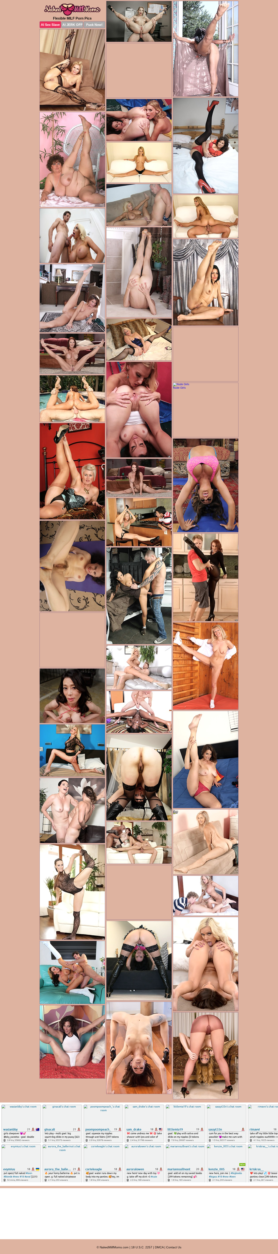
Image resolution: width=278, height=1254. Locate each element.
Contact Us (173, 1247)
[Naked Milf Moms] (72, 9)
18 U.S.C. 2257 (141, 1247)
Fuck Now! (94, 25)
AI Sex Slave (50, 25)
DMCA (159, 1247)
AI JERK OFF (72, 25)
